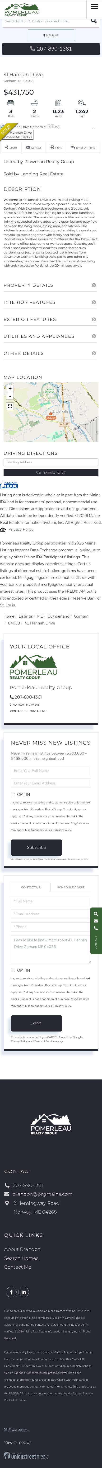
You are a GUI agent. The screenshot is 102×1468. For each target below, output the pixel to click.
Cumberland (58, 616)
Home (9, 616)
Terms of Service (44, 1041)
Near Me (52, 35)
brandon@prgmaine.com (42, 1194)
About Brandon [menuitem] (22, 1249)
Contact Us (18, 711)
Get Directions (50, 472)
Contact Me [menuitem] (17, 1267)
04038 (14, 623)
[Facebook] (11, 1292)
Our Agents (38, 711)
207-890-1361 (54, 48)
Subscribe (36, 847)
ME (40, 616)
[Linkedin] (24, 1292)
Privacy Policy (21, 529)
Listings (26, 616)
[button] (94, 21)
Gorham (81, 616)
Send (37, 1023)
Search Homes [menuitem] (21, 1258)
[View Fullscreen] (10, 406)
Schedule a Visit (70, 887)
